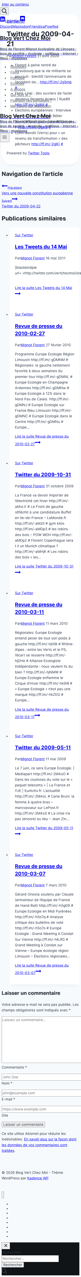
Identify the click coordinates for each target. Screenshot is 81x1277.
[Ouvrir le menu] (4, 137)
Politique (17, 78)
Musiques (18, 67)
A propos (17, 89)
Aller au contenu (15, 4)
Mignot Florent (33, 258)
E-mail (8, 1099)
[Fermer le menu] (3, 1194)
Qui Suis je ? (20, 95)
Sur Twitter (24, 235)
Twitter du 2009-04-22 (21, 203)
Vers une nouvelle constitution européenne (37, 190)
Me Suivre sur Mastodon (30, 106)
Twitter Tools (38, 153)
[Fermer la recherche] (6, 1245)
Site (5, 1115)
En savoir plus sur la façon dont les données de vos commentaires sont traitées (39, 1144)
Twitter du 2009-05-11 (43, 747)
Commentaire (14, 1067)
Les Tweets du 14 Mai (41, 247)
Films (14, 72)
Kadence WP (38, 1178)
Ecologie (17, 84)
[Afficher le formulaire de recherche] (4, 11)
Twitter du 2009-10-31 (43, 475)
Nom (7, 1083)
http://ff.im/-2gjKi (45, 144)
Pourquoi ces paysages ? (31, 100)
